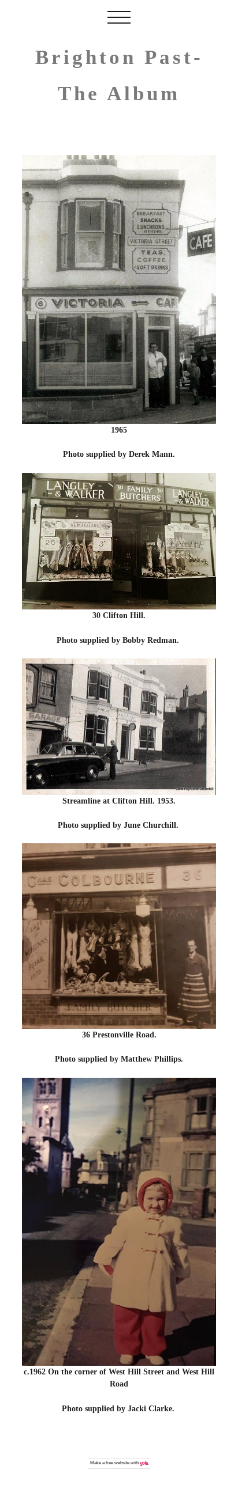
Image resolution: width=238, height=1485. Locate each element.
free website (117, 1462)
